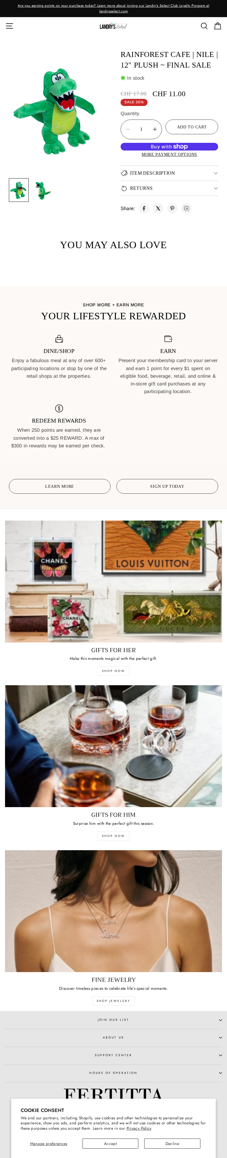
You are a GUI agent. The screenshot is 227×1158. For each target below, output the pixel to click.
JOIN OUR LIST (113, 1020)
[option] (113, 8)
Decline (172, 1143)
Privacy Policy (139, 1128)
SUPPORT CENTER (113, 1055)
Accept (110, 1143)
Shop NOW (113, 836)
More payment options (169, 154)
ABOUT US (113, 1037)
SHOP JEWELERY (113, 1001)
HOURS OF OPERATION (113, 1073)
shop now (113, 671)
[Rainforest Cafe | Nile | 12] (144, 208)
